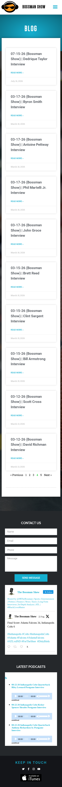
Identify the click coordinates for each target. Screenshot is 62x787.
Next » (48, 475)
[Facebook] (28, 769)
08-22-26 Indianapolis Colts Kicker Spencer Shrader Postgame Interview (29, 706)
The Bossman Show (25, 616)
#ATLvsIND (14, 641)
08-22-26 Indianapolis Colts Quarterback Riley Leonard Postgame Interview (31, 686)
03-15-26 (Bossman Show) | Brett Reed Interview (26, 273)
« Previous (16, 475)
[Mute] (38, 696)
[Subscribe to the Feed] (6, 678)
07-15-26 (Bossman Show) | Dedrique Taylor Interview (29, 59)
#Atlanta (11, 637)
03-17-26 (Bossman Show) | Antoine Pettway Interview (29, 144)
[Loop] (49, 696)
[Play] (16, 696)
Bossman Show (33, 7)
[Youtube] (39, 769)
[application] (32, 696)
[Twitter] (23, 769)
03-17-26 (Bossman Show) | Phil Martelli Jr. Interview (28, 187)
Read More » (17, 73)
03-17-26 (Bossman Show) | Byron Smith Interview (26, 102)
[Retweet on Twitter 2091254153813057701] (16, 647)
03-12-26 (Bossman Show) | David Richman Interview (28, 444)
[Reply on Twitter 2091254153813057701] (10, 647)
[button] (55, 7)
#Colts (25, 634)
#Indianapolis (14, 634)
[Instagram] (33, 769)
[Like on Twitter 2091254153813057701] (22, 647)
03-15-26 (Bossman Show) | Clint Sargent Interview (27, 316)
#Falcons (21, 637)
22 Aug (41, 617)
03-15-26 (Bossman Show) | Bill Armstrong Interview (28, 359)
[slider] (42, 696)
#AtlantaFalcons (35, 637)
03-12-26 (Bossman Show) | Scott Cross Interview (26, 402)
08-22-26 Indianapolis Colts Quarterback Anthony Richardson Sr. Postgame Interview (31, 728)
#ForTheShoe (28, 641)
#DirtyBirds (43, 641)
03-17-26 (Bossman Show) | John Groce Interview (26, 230)
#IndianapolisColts (39, 634)
